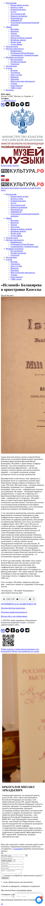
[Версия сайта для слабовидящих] (8, 190)
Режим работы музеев (19, 5)
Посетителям (11, 3)
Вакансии (15, 77)
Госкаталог (15, 64)
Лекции (14, 33)
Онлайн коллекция (18, 62)
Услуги (13, 12)
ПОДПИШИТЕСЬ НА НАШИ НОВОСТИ (18, 604)
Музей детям (16, 42)
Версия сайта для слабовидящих (14, 616)
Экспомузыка (11, 66)
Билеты (16, 165)
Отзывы (14, 83)
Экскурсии (15, 36)
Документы (15, 73)
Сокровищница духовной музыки (24, 55)
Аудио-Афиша (16, 44)
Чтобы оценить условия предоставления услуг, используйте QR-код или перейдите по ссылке (20, 650)
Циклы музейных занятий (21, 38)
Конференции (16, 51)
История (14, 70)
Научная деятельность (15, 49)
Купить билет (6, 165)
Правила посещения (19, 16)
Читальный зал (17, 18)
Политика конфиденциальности (14, 612)
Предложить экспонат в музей (21, 188)
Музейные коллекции (15, 57)
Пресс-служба (16, 75)
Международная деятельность (23, 81)
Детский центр (12, 46)
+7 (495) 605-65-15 (8, 101)
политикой (18, 849)
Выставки (15, 29)
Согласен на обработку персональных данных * (23, 875)
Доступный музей (18, 14)
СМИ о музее (16, 88)
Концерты (15, 31)
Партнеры (15, 79)
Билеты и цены (17, 7)
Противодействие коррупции (13, 608)
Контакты (10, 90)
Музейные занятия (18, 40)
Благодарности (17, 86)
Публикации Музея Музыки (22, 53)
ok (2, 904)
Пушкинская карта (18, 9)
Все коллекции (17, 59)
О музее (9, 68)
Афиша (9, 27)
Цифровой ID (16, 20)
